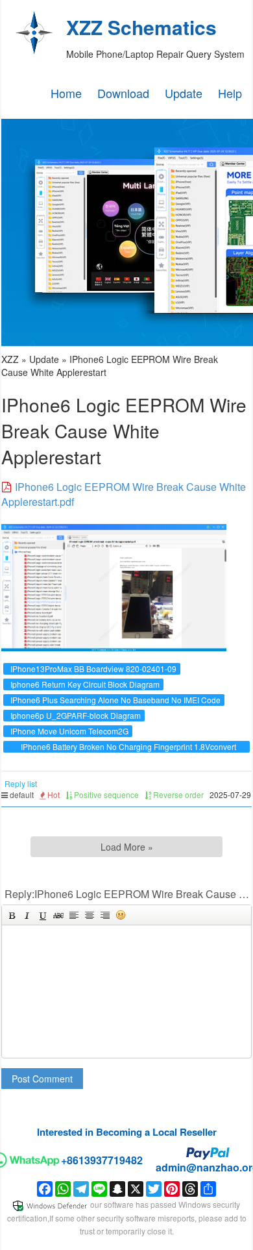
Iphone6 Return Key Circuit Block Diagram (85, 684)
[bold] (11, 914)
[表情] (120, 914)
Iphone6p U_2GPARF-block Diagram (75, 715)
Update (183, 92)
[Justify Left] (73, 914)
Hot (52, 794)
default (21, 794)
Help (230, 92)
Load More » (127, 846)
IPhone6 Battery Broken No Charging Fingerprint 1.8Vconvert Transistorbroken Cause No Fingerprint (128, 752)
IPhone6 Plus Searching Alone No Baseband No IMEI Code (115, 699)
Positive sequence (105, 794)
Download (123, 92)
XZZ (10, 359)
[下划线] (42, 914)
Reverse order (177, 794)
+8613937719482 (102, 1160)
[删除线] (58, 914)
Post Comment (42, 1078)
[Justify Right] (105, 914)
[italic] (27, 914)
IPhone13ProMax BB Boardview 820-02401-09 (93, 668)
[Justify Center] (89, 914)
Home (66, 92)
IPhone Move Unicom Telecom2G (69, 730)
